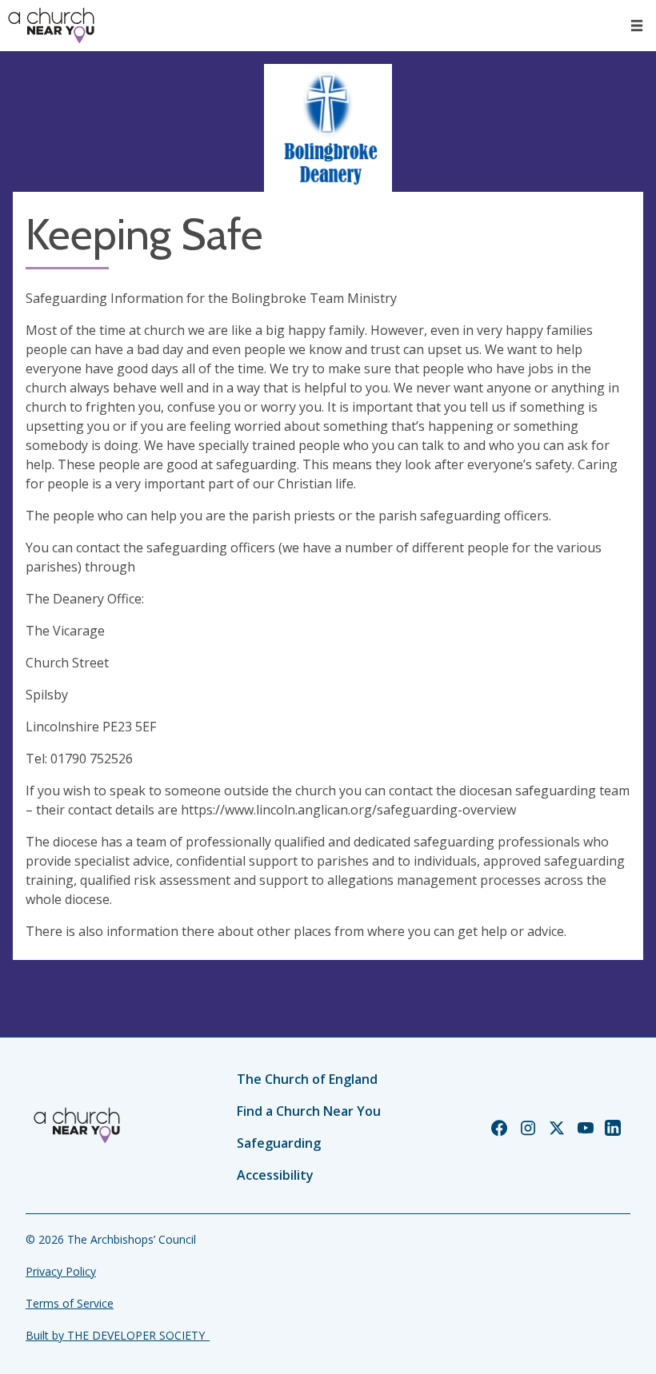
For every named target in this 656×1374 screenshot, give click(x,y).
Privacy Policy (61, 1271)
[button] (637, 25)
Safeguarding (279, 1143)
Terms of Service (70, 1303)
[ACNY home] (51, 26)
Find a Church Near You (309, 1111)
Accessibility (275, 1175)
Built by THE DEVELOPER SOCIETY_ (118, 1335)
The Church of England (307, 1079)
